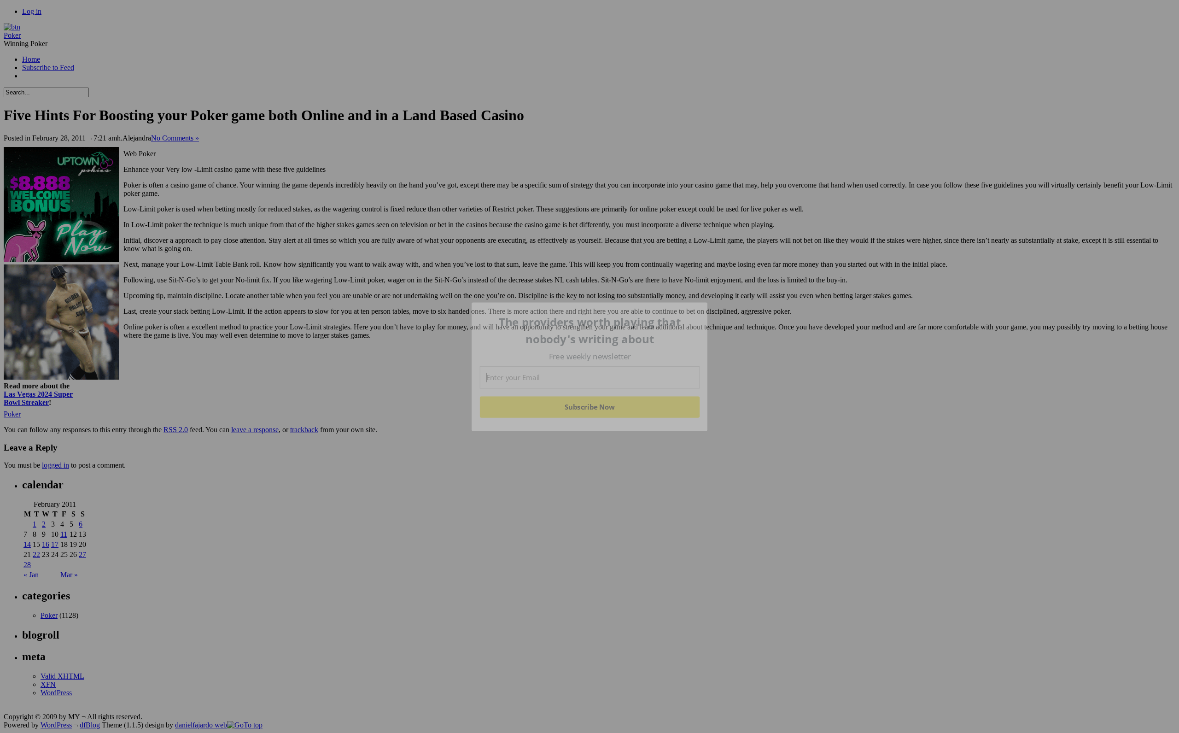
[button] (590, 330)
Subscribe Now (589, 406)
